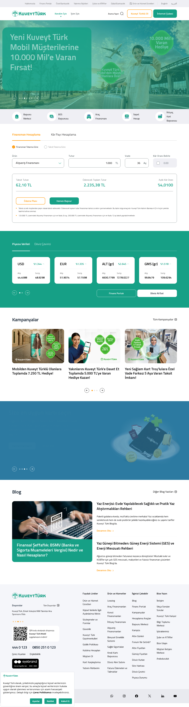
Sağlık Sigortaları (115, 647)
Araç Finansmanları (116, 606)
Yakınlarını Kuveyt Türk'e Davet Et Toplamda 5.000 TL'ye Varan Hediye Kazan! (94, 373)
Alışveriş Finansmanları (114, 629)
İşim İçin (75, 13)
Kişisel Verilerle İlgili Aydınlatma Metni (92, 611)
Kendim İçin (61, 13)
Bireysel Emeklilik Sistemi (115, 639)
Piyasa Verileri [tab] (21, 244)
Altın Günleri (138, 636)
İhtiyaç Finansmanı (116, 622)
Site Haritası (138, 665)
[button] (14, 98)
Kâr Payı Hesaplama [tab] (63, 134)
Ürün (14, 155)
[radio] (25, 146)
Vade (127, 155)
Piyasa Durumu (139, 677)
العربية (174, 3)
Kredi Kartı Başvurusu (112, 654)
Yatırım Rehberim (91, 668)
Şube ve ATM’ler (99, 3)
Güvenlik (87, 629)
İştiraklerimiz (163, 631)
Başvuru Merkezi (140, 624)
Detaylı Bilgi (22, 455)
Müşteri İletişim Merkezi (164, 650)
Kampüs (136, 630)
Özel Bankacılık (62, 3)
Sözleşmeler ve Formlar (90, 621)
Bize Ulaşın (162, 643)
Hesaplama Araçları (141, 618)
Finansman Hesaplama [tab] (26, 134)
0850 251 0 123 (44, 647)
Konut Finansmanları (114, 614)
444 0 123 (19, 647)
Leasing (111, 600)
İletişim (160, 600)
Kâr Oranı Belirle (161, 155)
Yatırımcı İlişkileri (81, 3)
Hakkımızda (30, 3)
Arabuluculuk (163, 658)
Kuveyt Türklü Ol (139, 13)
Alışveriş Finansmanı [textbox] (27, 163)
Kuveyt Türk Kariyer (166, 616)
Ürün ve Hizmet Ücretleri (143, 3)
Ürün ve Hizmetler (116, 593)
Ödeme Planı (30, 201)
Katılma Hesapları (91, 650)
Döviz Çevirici (138, 671)
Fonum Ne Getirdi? (141, 642)
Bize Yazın (162, 593)
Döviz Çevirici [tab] (42, 244)
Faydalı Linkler (90, 593)
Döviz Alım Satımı (116, 662)
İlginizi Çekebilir (140, 593)
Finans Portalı (46, 3)
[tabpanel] (94, 184)
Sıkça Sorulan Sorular (163, 608)
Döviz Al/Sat (157, 293)
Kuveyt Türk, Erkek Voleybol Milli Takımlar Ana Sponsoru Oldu (32, 612)
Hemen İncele (23, 82)
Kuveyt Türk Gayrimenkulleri (90, 636)
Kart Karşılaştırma (92, 662)
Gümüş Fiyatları (139, 654)
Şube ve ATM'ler (165, 637)
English (164, 3)
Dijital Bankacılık (118, 3)
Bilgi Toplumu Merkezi (163, 623)
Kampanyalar (138, 612)
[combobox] (38, 163)
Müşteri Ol (43, 82)
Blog (134, 600)
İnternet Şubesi (165, 13)
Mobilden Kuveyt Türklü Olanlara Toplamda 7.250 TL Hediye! (36, 371)
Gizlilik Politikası (90, 644)
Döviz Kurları (138, 660)
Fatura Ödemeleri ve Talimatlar (117, 669)
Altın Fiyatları (138, 648)
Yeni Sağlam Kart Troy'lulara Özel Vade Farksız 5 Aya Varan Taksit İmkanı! (150, 373)
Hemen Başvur (64, 201)
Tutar (71, 155)
